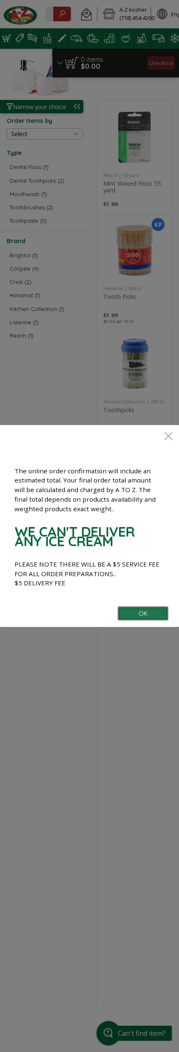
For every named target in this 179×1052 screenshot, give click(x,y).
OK (143, 613)
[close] (168, 437)
